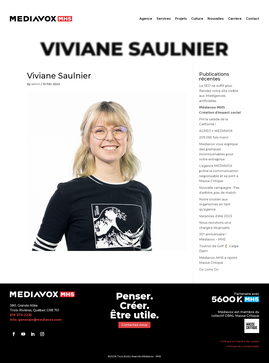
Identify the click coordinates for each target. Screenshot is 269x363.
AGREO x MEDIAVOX (216, 131)
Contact (252, 19)
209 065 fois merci (213, 137)
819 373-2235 (21, 315)
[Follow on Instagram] (42, 334)
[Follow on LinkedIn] (33, 334)
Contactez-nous (134, 325)
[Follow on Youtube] (23, 334)
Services (164, 19)
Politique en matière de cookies (240, 341)
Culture (197, 19)
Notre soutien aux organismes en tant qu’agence (214, 204)
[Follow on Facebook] (14, 334)
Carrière (235, 19)
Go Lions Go (208, 269)
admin (35, 84)
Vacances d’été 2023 (215, 216)
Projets (181, 19)
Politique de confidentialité (242, 346)
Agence (145, 19)
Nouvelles (216, 19)
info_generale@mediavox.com (36, 320)
